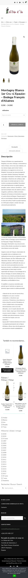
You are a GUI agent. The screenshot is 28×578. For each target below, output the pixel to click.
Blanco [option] (5, 420)
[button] (24, 37)
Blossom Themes (16, 561)
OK (14, 575)
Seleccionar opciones (7, 370)
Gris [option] (4, 422)
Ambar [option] (5, 418)
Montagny (4, 138)
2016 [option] (4, 471)
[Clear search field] (26, 488)
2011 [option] (4, 460)
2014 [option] (4, 467)
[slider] (3, 396)
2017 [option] (4, 474)
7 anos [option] (5, 478)
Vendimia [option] (6, 481)
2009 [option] (4, 455)
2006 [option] (4, 448)
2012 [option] (4, 462)
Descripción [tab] (15, 147)
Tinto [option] (4, 427)
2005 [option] (4, 446)
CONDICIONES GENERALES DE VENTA (12, 504)
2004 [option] (4, 443)
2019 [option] (4, 436)
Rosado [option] (5, 425)
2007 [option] (4, 450)
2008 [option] (4, 453)
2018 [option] (4, 434)
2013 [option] (4, 464)
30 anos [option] (5, 476)
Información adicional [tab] (14, 151)
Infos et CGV (18, 563)
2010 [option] (4, 457)
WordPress (11, 563)
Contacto (4, 507)
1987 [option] (4, 441)
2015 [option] (4, 469)
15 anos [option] (5, 439)
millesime (5, 110)
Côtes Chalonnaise (19, 136)
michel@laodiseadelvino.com (10, 529)
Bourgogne (11, 136)
